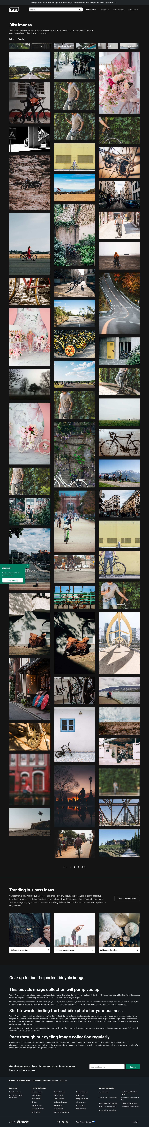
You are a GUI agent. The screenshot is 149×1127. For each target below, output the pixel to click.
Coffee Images (36, 1095)
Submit (133, 1066)
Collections (90, 9)
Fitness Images (81, 1108)
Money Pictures (59, 1098)
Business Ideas (103, 1092)
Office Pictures (36, 1098)
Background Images (60, 1102)
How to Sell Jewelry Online (107, 1106)
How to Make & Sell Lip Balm (108, 1103)
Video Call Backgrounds (61, 1112)
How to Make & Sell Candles (130, 1106)
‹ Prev (65, 866)
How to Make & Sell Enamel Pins (130, 1098)
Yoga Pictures (58, 1108)
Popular (21, 38)
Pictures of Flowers (38, 1108)
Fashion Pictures (59, 1092)
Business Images (37, 1092)
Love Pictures (80, 1105)
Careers (12, 1080)
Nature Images (58, 1095)
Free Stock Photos (15, 1092)
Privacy (55, 1080)
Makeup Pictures (81, 1092)
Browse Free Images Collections (15, 1096)
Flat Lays (34, 1102)
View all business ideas (127, 898)
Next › (84, 866)
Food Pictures (80, 1095)
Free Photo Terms (23, 1080)
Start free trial (13, 580)
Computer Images (82, 1098)
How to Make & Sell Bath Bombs (129, 1093)
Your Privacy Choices (84, 1121)
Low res (43, 77)
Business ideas (118, 9)
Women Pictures (37, 1105)
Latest (12, 38)
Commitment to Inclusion (41, 1080)
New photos (105, 9)
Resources (132, 9)
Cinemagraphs (81, 1102)
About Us (63, 1080)
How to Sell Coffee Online (129, 1103)
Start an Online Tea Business (108, 1097)
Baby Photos (36, 1112)
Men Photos (58, 1105)
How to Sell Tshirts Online (107, 1110)
